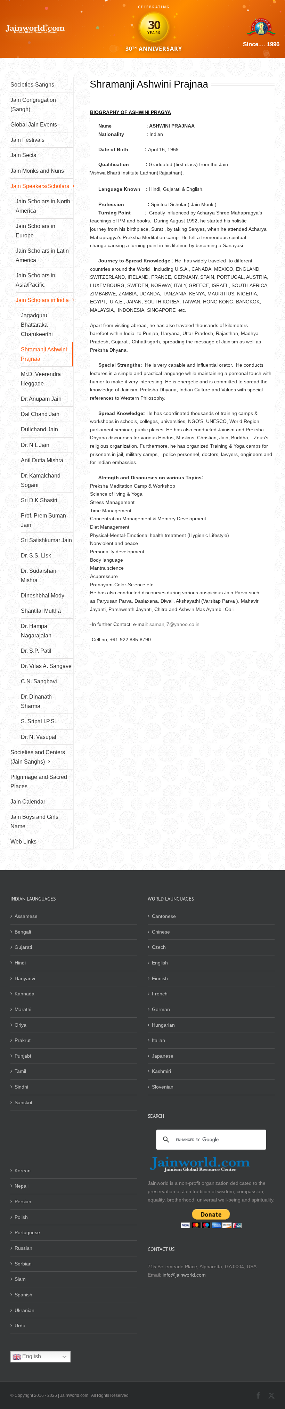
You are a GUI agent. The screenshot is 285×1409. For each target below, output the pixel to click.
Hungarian (163, 1025)
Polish (21, 1217)
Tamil (20, 1071)
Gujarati (23, 947)
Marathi (23, 1009)
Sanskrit (23, 1102)
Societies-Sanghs (32, 85)
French (160, 993)
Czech (159, 947)
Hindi (20, 963)
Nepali (21, 1186)
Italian (158, 1040)
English (160, 963)
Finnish (160, 978)
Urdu (20, 1325)
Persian (23, 1201)
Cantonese (164, 916)
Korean (23, 1170)
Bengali (23, 932)
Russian (23, 1248)
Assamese (26, 916)
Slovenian (162, 1087)
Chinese (161, 932)
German (161, 1009)
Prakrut (23, 1040)
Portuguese (27, 1232)
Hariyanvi (25, 978)
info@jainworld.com (184, 1275)
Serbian (23, 1264)
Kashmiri (161, 1071)
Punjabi (23, 1056)
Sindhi (21, 1087)
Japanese (162, 1056)
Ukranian (24, 1310)
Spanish (23, 1294)
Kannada (24, 993)
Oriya (20, 1025)
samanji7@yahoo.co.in (174, 624)
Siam (20, 1279)
